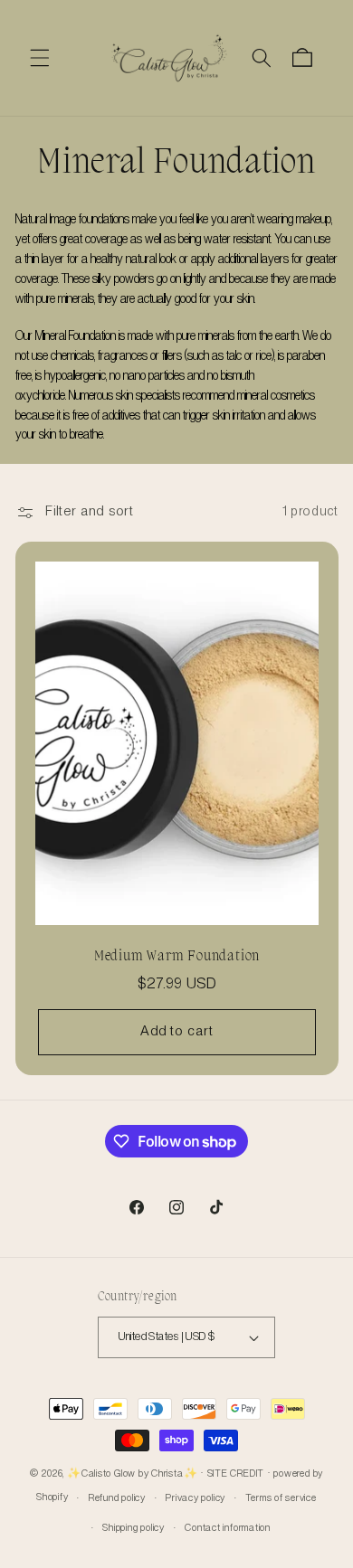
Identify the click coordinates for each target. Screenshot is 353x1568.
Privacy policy (195, 1498)
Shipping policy (133, 1528)
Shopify (52, 1498)
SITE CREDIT (235, 1474)
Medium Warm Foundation (176, 956)
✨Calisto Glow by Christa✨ (132, 1474)
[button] (40, 58)
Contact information (228, 1528)
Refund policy (117, 1498)
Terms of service (280, 1498)
